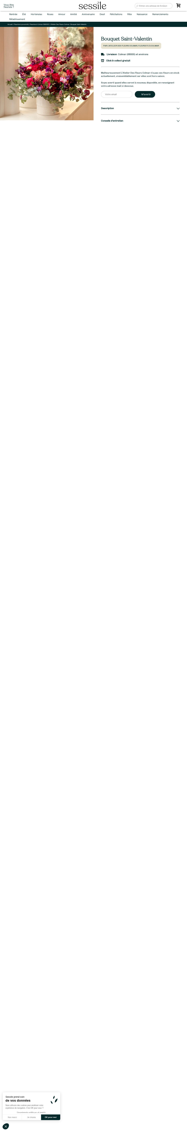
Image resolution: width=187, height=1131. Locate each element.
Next (82, 592)
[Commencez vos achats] (179, 6)
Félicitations (116, 14)
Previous (5, 592)
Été (24, 14)
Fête (129, 14)
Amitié (73, 14)
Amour (61, 14)
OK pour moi (51, 1117)
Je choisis (31, 1117)
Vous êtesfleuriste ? (9, 6)
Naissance (142, 14)
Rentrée (13, 14)
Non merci (12, 1117)
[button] (5, 1126)
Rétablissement (17, 19)
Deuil (102, 14)
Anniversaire (88, 14)
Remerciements (160, 14)
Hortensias (36, 14)
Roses (50, 14)
